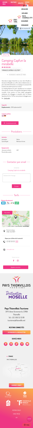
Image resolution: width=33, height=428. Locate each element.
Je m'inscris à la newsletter (16, 332)
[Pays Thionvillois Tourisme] (16, 287)
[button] (23, 5)
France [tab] (10, 356)
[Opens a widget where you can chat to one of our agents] (26, 425)
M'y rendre (7, 212)
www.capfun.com (10, 249)
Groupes (20, 3)
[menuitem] (24, 9)
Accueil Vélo (5, 3)
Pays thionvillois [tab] (12, 359)
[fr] (27, 5)
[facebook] (6, 344)
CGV (16, 417)
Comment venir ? (17, 385)
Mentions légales (16, 410)
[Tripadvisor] (22, 344)
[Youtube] (27, 344)
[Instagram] (11, 344)
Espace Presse (16, 414)
